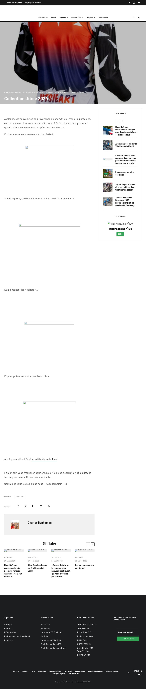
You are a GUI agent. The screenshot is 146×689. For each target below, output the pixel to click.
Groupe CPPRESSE (84, 682)
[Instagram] (133, 2)
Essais (53, 17)
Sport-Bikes (68, 671)
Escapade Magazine (59, 674)
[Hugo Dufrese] (14, 550)
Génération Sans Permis (95, 671)
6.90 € (120, 234)
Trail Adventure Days (87, 624)
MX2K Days (82, 640)
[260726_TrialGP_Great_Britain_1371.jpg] (107, 187)
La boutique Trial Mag (51, 640)
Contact (8, 628)
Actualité (41, 17)
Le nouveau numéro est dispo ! (84, 566)
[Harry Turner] (107, 201)
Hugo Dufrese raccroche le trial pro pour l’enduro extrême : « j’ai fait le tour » (13, 571)
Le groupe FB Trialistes (33, 3)
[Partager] (18, 506)
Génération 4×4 (80, 671)
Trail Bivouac (83, 628)
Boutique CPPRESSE (112, 671)
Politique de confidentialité (17, 636)
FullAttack (25, 671)
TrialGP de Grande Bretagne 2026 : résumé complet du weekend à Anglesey (125, 201)
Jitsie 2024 (20, 497)
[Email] (41, 506)
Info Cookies (10, 632)
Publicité (8, 640)
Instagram (45, 624)
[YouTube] (139, 2)
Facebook (45, 628)
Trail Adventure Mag (55, 671)
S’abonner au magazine (14, 3)
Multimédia (103, 17)
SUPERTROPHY (84, 644)
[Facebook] (129, 2)
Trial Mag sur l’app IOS (51, 644)
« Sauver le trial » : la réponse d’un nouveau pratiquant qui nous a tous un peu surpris (60, 571)
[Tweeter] (26, 506)
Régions (90, 17)
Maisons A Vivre (74, 674)
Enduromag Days (85, 636)
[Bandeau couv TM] (85, 550)
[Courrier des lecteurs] (61, 550)
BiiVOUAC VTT (83, 655)
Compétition (76, 17)
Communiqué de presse (42, 92)
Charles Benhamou (12, 92)
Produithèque (60, 92)
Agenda (63, 17)
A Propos (8, 624)
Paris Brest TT (84, 632)
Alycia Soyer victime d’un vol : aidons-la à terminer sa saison (125, 187)
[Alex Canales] (37, 550)
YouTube (44, 636)
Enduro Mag (42, 671)
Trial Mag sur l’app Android (53, 648)
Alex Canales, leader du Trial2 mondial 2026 (37, 568)
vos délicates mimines (44, 459)
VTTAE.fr (16, 671)
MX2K (33, 671)
